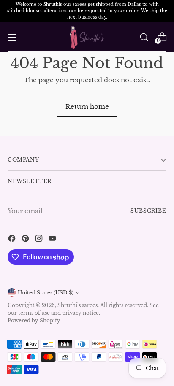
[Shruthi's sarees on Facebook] (13, 239)
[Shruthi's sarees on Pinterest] (26, 239)
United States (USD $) (45, 292)
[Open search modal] (143, 37)
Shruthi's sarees (77, 305)
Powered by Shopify (34, 320)
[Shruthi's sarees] (87, 37)
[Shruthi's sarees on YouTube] (53, 239)
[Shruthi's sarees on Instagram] (40, 239)
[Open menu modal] (12, 37)
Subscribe (148, 211)
